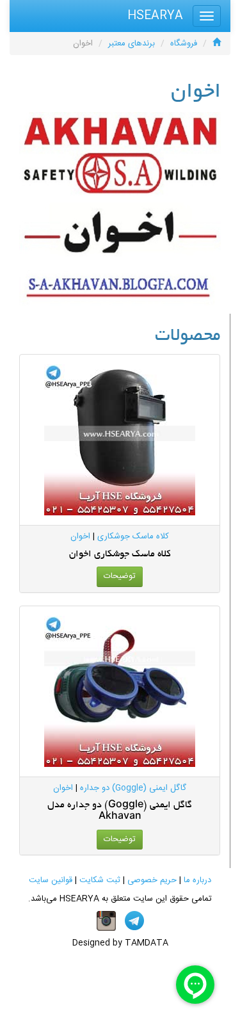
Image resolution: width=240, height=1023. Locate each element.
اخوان (80, 536)
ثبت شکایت (99, 880)
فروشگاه (183, 43)
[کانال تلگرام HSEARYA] (134, 921)
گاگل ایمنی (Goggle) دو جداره (133, 788)
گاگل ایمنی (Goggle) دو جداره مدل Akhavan (119, 811)
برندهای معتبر (131, 43)
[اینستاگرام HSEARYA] (106, 921)
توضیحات (120, 576)
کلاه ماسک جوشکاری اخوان (120, 554)
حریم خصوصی (152, 880)
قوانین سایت (50, 880)
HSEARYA (155, 16)
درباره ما (197, 880)
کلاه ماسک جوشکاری (133, 536)
